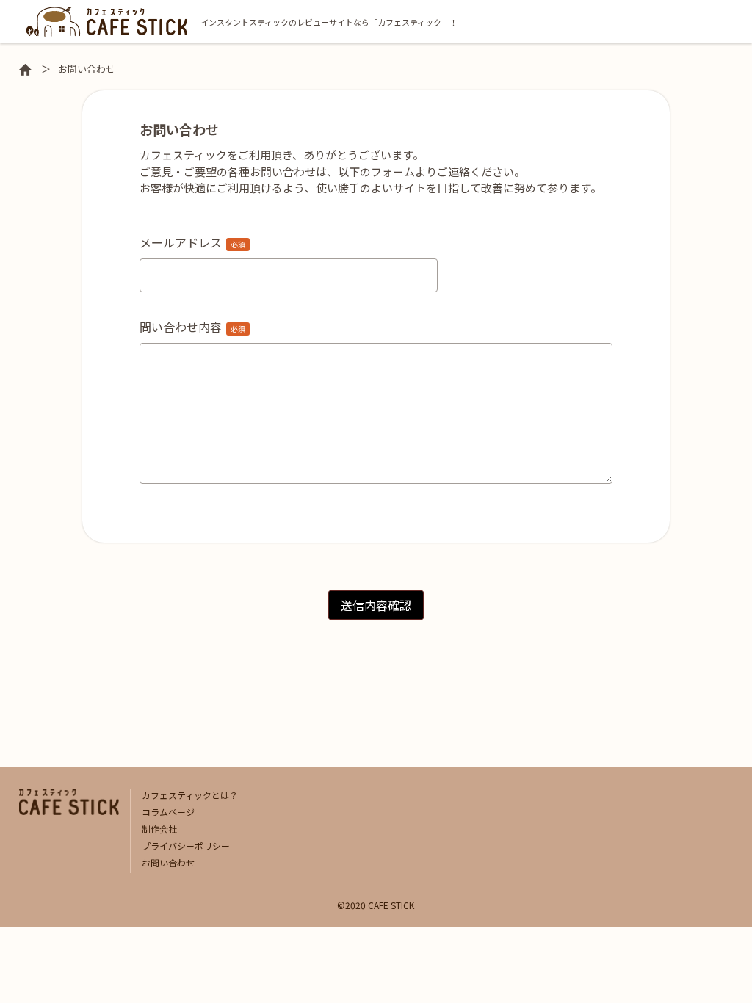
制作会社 (159, 828)
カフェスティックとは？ (190, 795)
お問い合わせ (168, 862)
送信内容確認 (376, 605)
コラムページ (168, 811)
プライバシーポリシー (186, 845)
